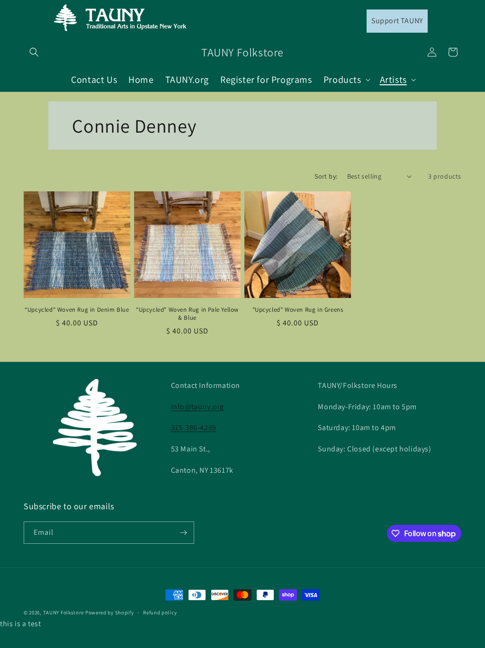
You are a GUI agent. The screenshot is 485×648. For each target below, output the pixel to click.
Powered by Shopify (109, 612)
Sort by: (325, 176)
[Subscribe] (183, 533)
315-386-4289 (193, 427)
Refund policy (160, 612)
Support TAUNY (397, 21)
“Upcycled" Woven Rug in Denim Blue (77, 310)
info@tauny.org (197, 407)
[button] (34, 52)
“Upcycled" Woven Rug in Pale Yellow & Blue (187, 314)
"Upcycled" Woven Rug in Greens (297, 310)
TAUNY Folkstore (63, 612)
